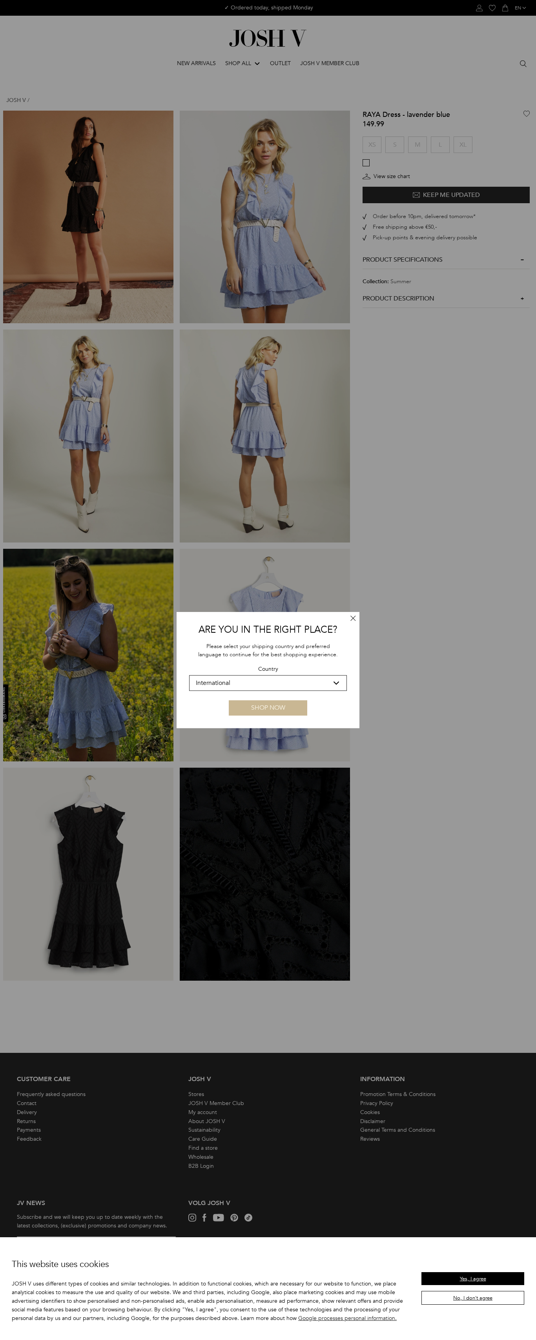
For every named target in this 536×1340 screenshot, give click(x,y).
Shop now (268, 707)
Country (268, 669)
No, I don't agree (472, 1298)
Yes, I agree (473, 1278)
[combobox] (268, 683)
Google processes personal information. (347, 1318)
